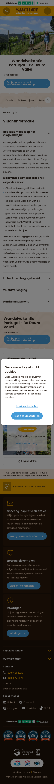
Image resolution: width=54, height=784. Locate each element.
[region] (27, 392)
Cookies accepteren (27, 416)
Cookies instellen (27, 406)
